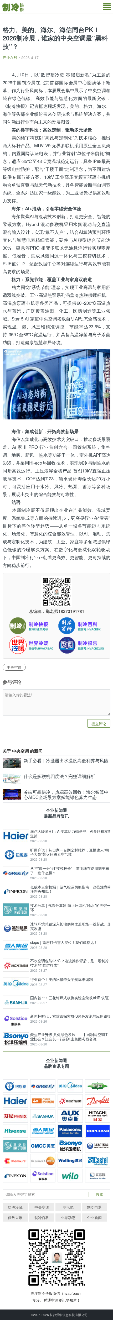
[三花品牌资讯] (43, 1116)
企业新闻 (94, 1217)
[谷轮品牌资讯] (98, 1131)
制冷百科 (41, 1217)
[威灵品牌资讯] (70, 1161)
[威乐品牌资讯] (70, 1176)
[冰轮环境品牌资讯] (98, 1146)
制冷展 (28, 82)
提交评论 (98, 723)
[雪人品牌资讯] (43, 1131)
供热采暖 (15, 1217)
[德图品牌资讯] (43, 1161)
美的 (74, 106)
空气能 (68, 1207)
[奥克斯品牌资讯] (70, 1116)
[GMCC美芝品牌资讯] (43, 1146)
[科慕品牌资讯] (15, 1161)
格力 (88, 106)
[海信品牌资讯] (15, 1131)
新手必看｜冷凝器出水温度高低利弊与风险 (66, 760)
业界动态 (68, 1217)
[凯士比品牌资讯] (98, 1176)
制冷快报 (16, 106)
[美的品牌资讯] (70, 1086)
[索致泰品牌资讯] (43, 1176)
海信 (7, 114)
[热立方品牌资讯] (70, 1101)
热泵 (52, 295)
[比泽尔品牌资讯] (98, 1086)
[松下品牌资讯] (70, 1131)
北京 (45, 82)
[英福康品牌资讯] (15, 1176)
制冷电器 (94, 1207)
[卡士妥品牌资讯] (98, 1161)
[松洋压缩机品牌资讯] (70, 1146)
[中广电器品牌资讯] (43, 1101)
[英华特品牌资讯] (15, 1146)
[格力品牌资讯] (43, 1086)
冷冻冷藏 (15, 1207)
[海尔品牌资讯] (15, 1101)
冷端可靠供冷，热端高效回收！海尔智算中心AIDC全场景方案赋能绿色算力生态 (66, 794)
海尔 (101, 106)
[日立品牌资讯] (98, 1116)
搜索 (99, 1194)
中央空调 (97, 90)
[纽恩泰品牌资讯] (15, 1086)
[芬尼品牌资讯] (15, 1116)
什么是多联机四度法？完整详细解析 (59, 776)
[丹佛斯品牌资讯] (98, 1101)
